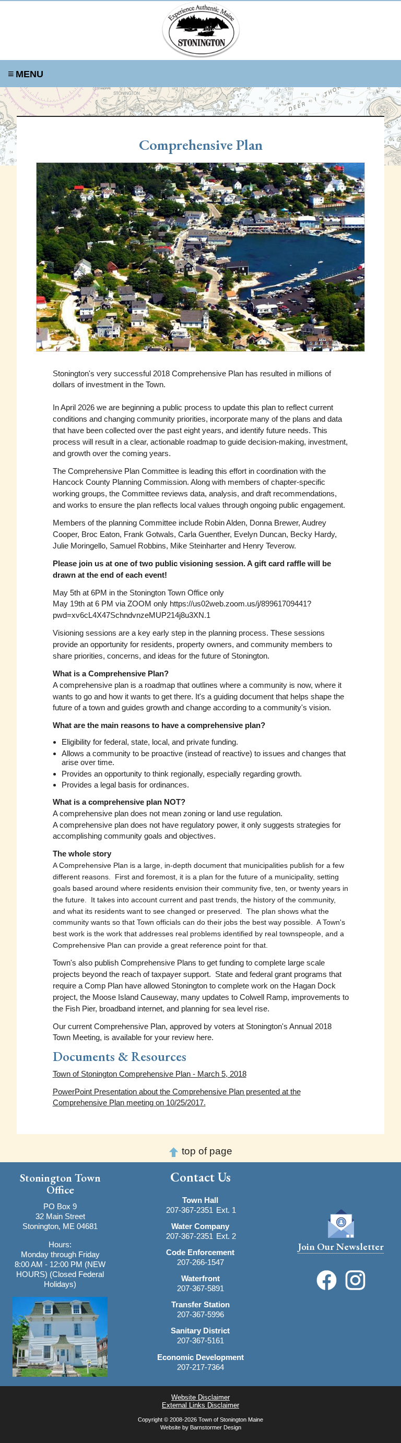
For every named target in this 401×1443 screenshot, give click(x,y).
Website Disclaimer (200, 1397)
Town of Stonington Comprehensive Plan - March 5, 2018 (149, 1073)
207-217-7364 (200, 1367)
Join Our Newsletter (341, 1246)
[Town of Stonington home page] (200, 29)
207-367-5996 (200, 1314)
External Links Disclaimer (200, 1405)
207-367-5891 (200, 1288)
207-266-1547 (200, 1262)
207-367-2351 (189, 1210)
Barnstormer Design (215, 1427)
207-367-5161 (200, 1340)
